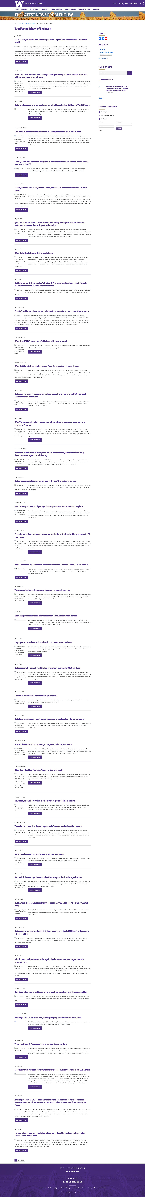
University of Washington (19, 3)
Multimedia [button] (34, 9)
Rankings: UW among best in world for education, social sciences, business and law (50, 992)
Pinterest (78, 1182)
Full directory (102, 58)
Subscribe (96, 9)
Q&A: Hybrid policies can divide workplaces (33, 253)
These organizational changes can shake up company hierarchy (42, 590)
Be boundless (72, 1172)
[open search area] (142, 3)
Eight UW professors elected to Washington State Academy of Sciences (45, 615)
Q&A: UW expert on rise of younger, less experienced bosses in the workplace (48, 506)
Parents (121, 3)
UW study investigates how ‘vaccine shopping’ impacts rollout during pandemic (49, 719)
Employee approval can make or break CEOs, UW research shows (43, 642)
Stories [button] (24, 9)
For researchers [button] (84, 9)
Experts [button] (45, 9)
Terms (96, 1188)
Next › (22, 1160)
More (100, 98)
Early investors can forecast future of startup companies (39, 854)
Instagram (70, 1182)
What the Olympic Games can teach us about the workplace (40, 1044)
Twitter (67, 1182)
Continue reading (22, 62)
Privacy (90, 1188)
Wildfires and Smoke (106, 55)
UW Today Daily (105, 112)
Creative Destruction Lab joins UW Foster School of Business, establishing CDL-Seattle (52, 1069)
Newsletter (103, 1188)
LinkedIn (75, 1182)
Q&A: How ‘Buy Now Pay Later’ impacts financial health (38, 770)
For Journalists (70, 9)
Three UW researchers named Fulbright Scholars (35, 695)
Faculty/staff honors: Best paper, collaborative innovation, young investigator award (51, 311)
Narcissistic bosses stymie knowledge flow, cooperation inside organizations (48, 877)
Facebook (64, 1182)
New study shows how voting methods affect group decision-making (44, 800)
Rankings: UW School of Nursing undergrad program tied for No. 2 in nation (47, 1017)
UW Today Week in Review (107, 115)
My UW (74, 1188)
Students (115, 3)
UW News (15, 23)
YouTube (73, 1182)
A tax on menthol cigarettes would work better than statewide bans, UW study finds (51, 564)
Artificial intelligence (106, 52)
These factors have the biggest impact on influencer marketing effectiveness (48, 826)
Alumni (135, 3)
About (17, 9)
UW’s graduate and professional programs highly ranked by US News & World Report (51, 105)
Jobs (57, 1188)
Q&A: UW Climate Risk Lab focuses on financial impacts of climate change (46, 366)
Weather (102, 49)
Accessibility (42, 1188)
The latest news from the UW (26, 23)
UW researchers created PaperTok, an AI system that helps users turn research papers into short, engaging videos (117, 89)
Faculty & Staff (128, 3)
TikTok (81, 1182)
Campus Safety (65, 1188)
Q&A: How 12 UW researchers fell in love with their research (40, 341)
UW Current (104, 119)
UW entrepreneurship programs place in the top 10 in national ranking (45, 480)
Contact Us (51, 1188)
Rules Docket (82, 1188)
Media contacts (56, 9)
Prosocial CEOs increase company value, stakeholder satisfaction (43, 744)
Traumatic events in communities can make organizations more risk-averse (47, 131)
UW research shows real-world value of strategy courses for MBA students (47, 667)
